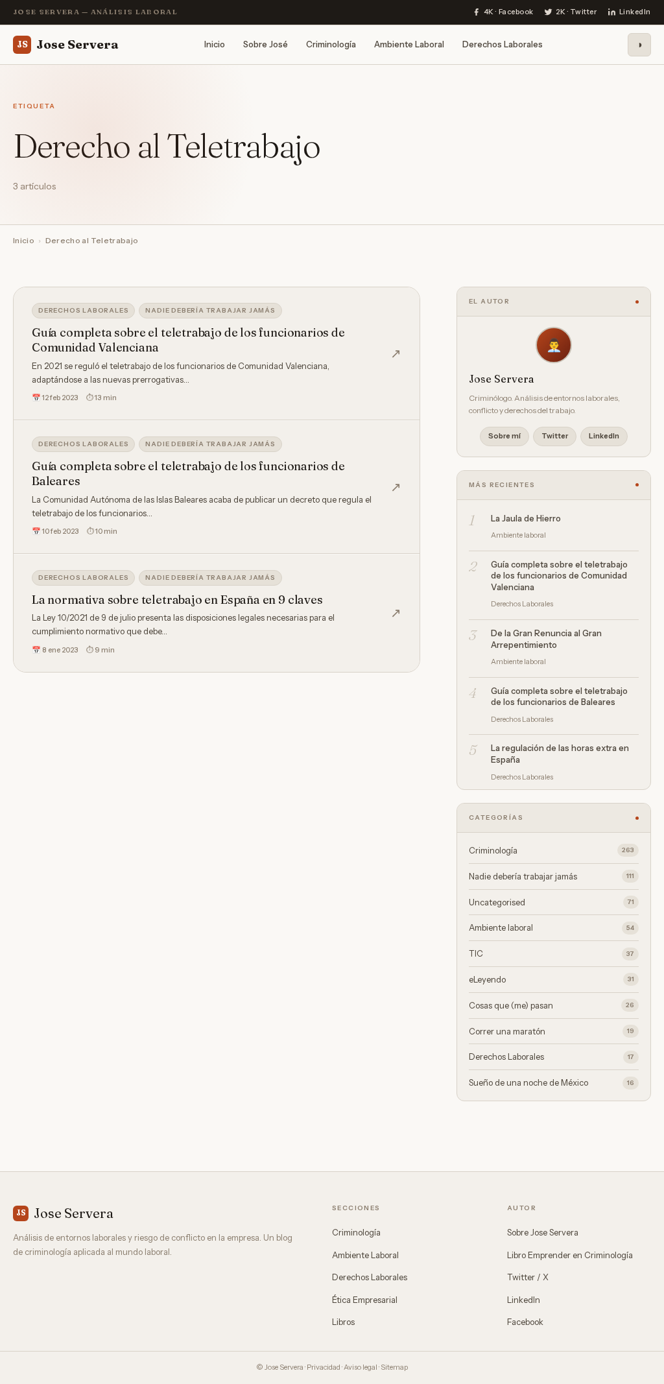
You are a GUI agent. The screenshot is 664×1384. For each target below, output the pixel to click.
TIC (551, 953)
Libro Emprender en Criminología (570, 1255)
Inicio (214, 44)
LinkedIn (604, 435)
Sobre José (265, 44)
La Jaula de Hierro (526, 518)
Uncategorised (551, 902)
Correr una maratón (551, 1031)
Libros (343, 1322)
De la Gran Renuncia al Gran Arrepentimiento (546, 639)
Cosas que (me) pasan (551, 1005)
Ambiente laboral (551, 927)
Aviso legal (360, 1367)
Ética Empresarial (364, 1300)
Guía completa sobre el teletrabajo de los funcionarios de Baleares (559, 697)
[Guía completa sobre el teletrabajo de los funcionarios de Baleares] (217, 487)
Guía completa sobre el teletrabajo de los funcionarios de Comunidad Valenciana (559, 575)
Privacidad (323, 1367)
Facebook (525, 1322)
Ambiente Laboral (409, 44)
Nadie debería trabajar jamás (210, 310)
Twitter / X (528, 1277)
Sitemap (394, 1367)
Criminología (331, 44)
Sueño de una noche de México (551, 1082)
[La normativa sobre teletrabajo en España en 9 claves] (217, 613)
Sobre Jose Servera (542, 1232)
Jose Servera (68, 44)
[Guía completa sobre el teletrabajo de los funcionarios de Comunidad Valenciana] (217, 353)
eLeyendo (551, 979)
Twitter (554, 435)
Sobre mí (504, 435)
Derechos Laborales (502, 44)
